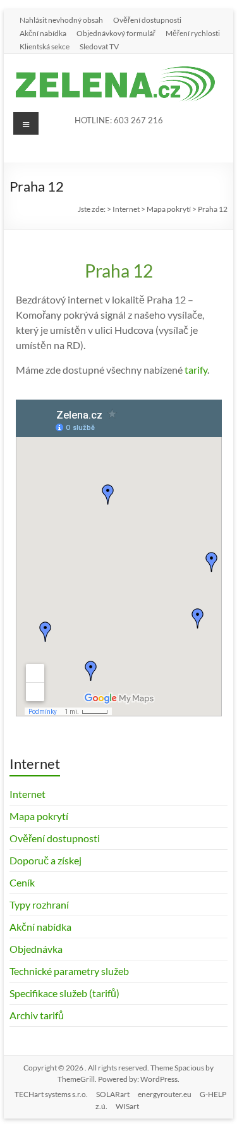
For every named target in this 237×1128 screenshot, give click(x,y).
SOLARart (113, 1094)
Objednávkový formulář (115, 32)
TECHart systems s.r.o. (51, 1094)
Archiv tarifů (36, 1015)
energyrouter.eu (164, 1094)
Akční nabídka (43, 32)
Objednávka (36, 949)
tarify (196, 370)
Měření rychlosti (193, 32)
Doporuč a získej (45, 860)
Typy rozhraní (39, 904)
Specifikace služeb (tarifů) (64, 993)
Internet (27, 794)
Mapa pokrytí (38, 816)
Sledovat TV (99, 46)
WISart (127, 1106)
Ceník (22, 882)
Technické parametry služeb (69, 971)
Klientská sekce (45, 46)
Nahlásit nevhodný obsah (61, 19)
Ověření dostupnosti (147, 19)
